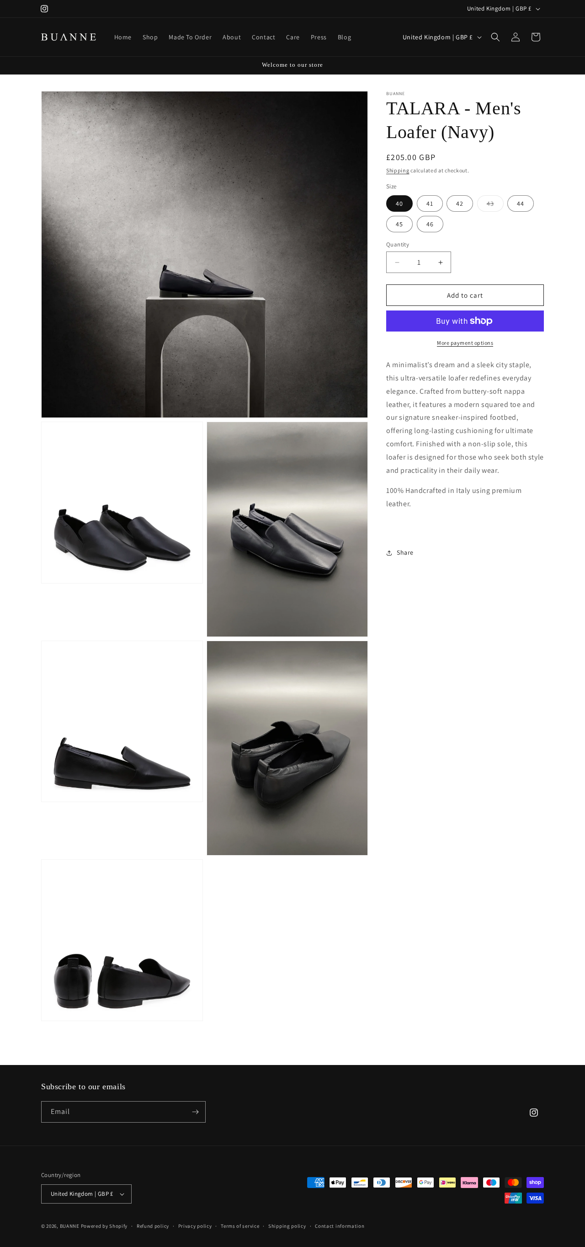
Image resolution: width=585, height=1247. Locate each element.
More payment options (465, 342)
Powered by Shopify (104, 1226)
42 (459, 203)
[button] (495, 37)
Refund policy (153, 1226)
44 (520, 203)
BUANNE (70, 1226)
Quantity (397, 244)
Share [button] (405, 552)
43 (495, 205)
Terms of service (240, 1226)
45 (399, 224)
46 (430, 224)
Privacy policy (195, 1226)
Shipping (398, 170)
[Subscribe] (195, 1112)
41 (429, 203)
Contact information (339, 1226)
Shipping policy (287, 1226)
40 (399, 203)
